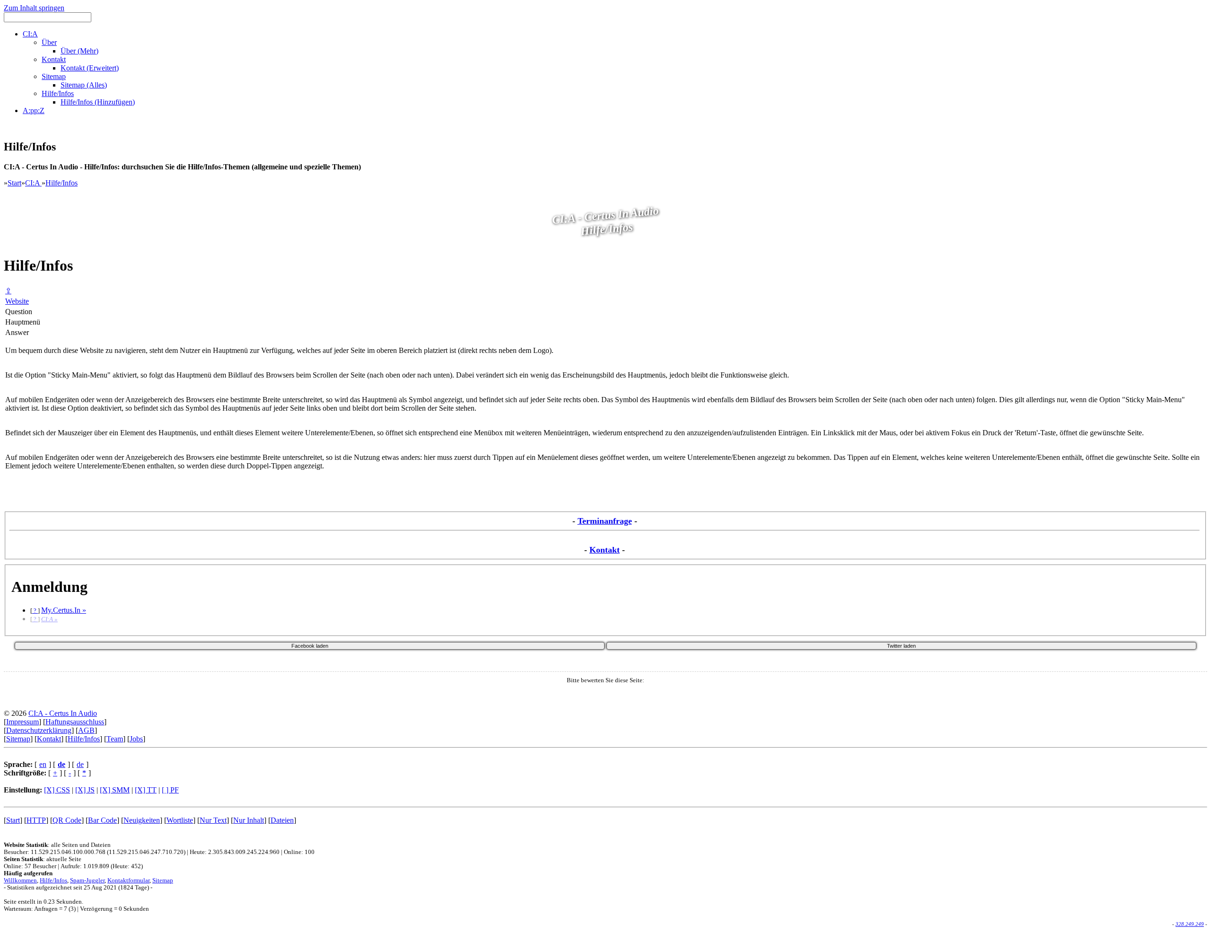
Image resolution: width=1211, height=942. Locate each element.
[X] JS (85, 790)
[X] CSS (57, 790)
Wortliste (180, 820)
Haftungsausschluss (74, 722)
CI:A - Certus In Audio (62, 713)
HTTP (36, 820)
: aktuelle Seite (42, 859)
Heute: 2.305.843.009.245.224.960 (235, 852)
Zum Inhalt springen (34, 8)
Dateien (282, 820)
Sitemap (18, 739)
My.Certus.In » (63, 610)
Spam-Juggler (87, 880)
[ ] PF (170, 790)
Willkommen (20, 880)
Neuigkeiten (141, 820)
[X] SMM (115, 790)
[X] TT (146, 790)
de (80, 764)
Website (17, 301)
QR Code (67, 820)
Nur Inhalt (248, 820)
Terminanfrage (605, 521)
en (42, 764)
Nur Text (213, 820)
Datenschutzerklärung (38, 730)
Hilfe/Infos (61, 183)
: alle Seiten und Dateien (57, 845)
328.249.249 (1190, 924)
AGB (86, 730)
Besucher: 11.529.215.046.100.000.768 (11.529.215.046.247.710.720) (94, 852)
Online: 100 (299, 852)
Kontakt (604, 550)
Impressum (22, 722)
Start (14, 183)
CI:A (33, 183)
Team (114, 739)
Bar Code (102, 820)
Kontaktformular (128, 880)
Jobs (136, 739)
